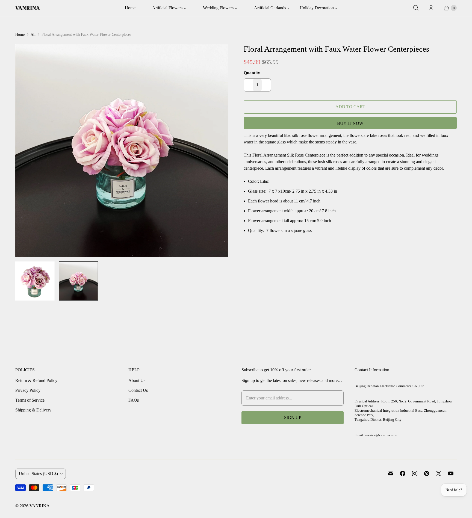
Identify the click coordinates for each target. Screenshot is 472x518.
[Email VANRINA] (391, 473)
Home (20, 35)
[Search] (415, 7)
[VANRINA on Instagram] (415, 473)
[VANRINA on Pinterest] (427, 473)
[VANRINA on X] (439, 473)
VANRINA (40, 506)
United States (38, 473)
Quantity (252, 72)
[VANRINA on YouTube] (451, 473)
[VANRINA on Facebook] (403, 473)
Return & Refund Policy (36, 380)
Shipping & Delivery (33, 410)
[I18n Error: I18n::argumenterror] (34, 281)
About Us (136, 380)
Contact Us (138, 390)
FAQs (133, 400)
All (33, 35)
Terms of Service (30, 400)
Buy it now (350, 123)
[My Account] (431, 7)
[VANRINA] (27, 8)
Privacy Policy (27, 390)
